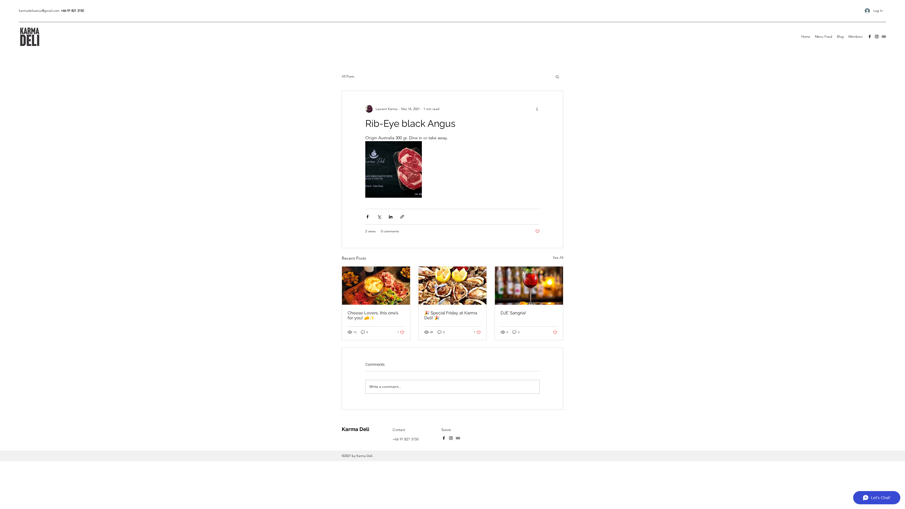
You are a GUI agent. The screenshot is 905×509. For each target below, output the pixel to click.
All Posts (348, 76)
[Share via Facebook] (367, 216)
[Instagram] (876, 36)
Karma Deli (355, 429)
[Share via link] (402, 216)
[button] (557, 76)
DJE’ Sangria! (513, 312)
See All (558, 257)
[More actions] (537, 109)
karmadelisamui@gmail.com (39, 10)
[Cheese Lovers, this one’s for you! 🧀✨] (376, 286)
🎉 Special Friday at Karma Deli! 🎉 (450, 315)
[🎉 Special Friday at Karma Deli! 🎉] (453, 286)
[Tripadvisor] (883, 36)
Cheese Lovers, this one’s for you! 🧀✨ (373, 315)
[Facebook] (869, 36)
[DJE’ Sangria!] (529, 286)
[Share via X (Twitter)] (379, 216)
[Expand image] (393, 169)
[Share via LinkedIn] (390, 216)
